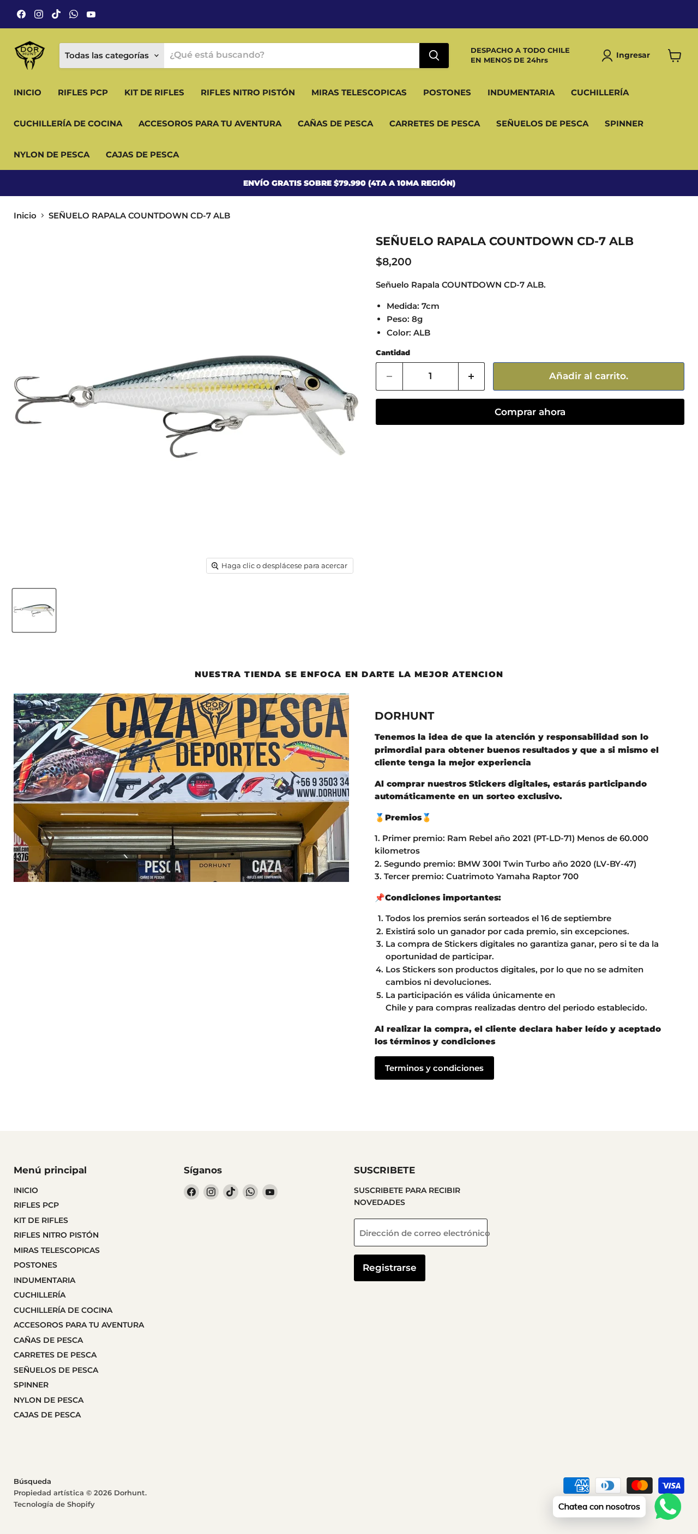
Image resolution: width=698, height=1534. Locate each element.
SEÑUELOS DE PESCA (542, 123)
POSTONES (447, 92)
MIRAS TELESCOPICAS (359, 92)
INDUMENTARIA (521, 92)
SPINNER (624, 123)
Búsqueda (32, 1481)
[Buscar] (434, 55)
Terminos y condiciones (434, 1068)
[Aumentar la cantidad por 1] (472, 376)
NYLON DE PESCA (51, 154)
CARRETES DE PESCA (434, 123)
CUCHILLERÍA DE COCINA (68, 123)
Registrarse (390, 1267)
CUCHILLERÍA (600, 92)
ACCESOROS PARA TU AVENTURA (210, 123)
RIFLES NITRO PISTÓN (248, 92)
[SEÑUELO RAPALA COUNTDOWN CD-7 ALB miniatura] (34, 610)
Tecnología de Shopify (54, 1504)
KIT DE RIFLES (154, 92)
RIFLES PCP (83, 92)
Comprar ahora (530, 411)
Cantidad (393, 353)
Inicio (25, 215)
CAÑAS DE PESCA (335, 123)
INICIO (27, 92)
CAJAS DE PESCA (142, 154)
